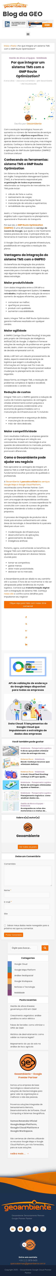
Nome (7, 890)
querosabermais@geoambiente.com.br (28, 1263)
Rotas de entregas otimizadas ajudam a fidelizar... (36, 786)
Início (6, 46)
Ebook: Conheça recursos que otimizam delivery (35, 763)
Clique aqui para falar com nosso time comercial (28, 605)
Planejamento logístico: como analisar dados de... (35, 796)
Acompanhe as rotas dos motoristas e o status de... (34, 809)
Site (6, 913)
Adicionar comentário (26, 81)
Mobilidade (42, 58)
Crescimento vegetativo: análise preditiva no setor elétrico (25, 1017)
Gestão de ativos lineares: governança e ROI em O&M (23, 1007)
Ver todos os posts (28, 847)
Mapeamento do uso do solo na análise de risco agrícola (25, 1045)
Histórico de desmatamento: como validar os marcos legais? (27, 1036)
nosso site (9, 593)
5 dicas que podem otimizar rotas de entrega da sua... (34, 751)
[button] (28, 34)
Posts (13, 46)
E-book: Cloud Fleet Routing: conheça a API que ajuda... (34, 775)
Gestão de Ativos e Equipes (22, 58)
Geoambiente (46, 81)
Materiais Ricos (27, 759)
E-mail (8, 902)
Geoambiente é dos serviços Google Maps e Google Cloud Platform (27, 483)
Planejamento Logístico (41, 748)
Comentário (10, 864)
